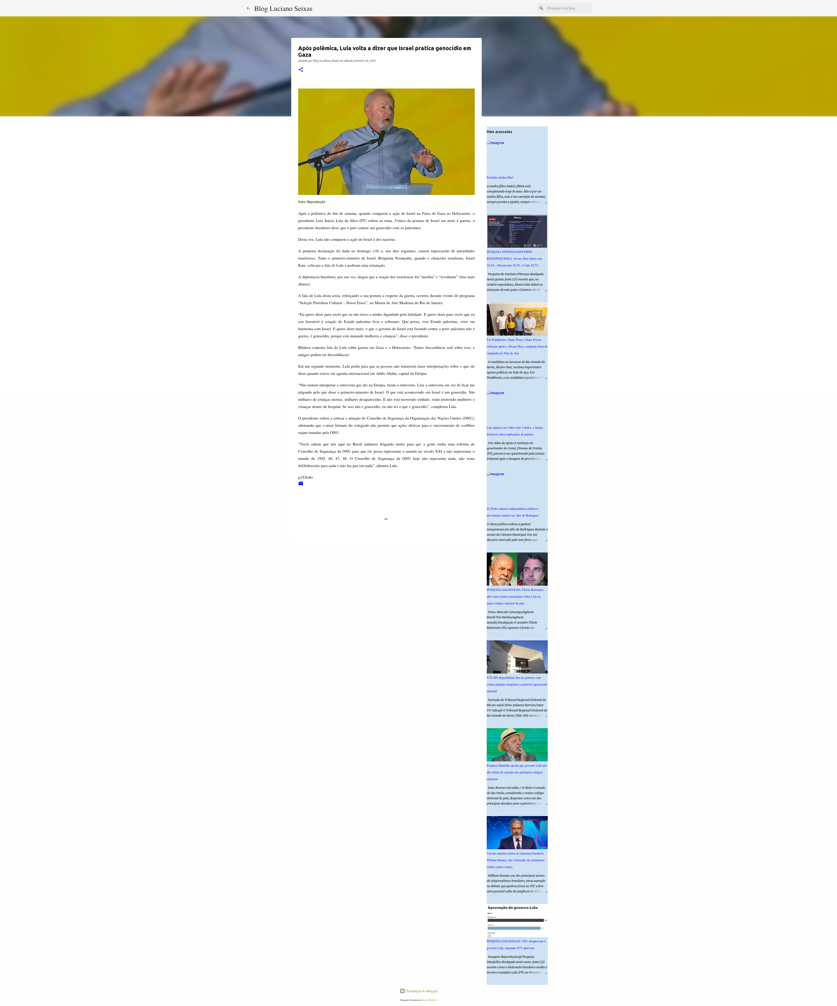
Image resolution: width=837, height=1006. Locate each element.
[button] (300, 70)
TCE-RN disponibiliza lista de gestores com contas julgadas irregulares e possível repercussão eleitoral (517, 684)
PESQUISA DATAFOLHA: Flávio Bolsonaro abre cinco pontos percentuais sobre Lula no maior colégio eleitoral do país (515, 596)
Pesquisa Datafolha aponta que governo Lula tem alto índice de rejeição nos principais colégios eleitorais (517, 772)
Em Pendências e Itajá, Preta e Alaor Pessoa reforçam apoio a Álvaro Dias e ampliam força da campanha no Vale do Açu (517, 346)
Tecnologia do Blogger (421, 991)
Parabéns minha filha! (500, 177)
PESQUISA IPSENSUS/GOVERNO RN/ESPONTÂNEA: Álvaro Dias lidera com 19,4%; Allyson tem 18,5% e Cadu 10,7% (514, 258)
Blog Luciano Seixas (283, 8)
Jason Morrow (429, 999)
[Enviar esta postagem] (300, 485)
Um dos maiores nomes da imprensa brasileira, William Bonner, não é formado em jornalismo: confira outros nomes (516, 860)
